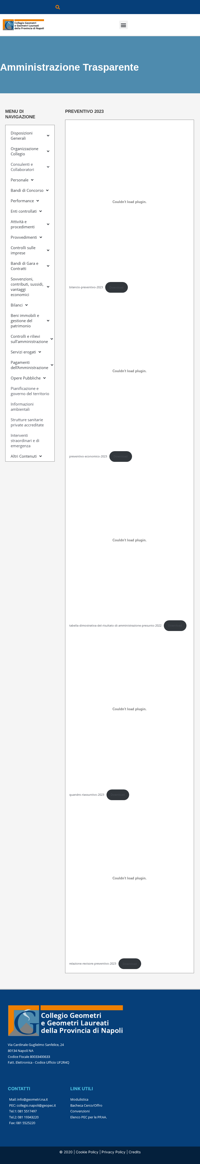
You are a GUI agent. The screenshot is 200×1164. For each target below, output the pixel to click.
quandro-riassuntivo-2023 (86, 795)
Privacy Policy (114, 1152)
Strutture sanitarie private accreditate (27, 422)
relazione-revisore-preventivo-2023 (92, 964)
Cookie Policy (87, 1152)
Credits (135, 1152)
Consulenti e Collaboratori (22, 167)
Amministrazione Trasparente (69, 67)
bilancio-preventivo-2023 (86, 287)
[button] (57, 7)
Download (116, 287)
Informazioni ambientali (22, 406)
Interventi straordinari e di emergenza (25, 440)
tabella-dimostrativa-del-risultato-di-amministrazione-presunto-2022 (115, 625)
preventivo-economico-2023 (88, 456)
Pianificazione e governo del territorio (30, 391)
